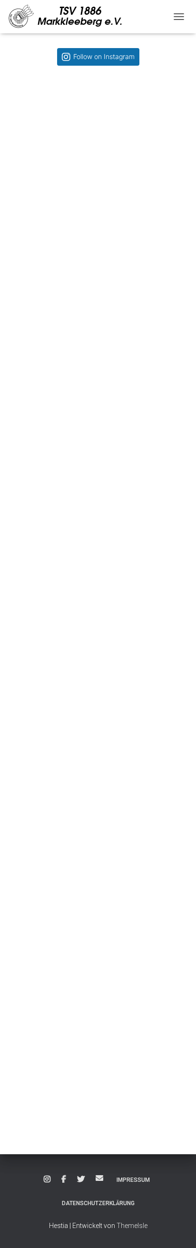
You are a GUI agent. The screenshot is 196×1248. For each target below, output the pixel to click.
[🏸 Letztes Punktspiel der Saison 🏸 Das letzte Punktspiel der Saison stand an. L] (98, 692)
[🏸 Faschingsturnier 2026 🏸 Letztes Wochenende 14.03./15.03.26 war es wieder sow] (98, 869)
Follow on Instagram (104, 56)
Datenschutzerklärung (98, 1203)
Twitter (80, 1179)
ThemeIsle (132, 1225)
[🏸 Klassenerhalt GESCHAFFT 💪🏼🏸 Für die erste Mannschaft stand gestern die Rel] (98, 515)
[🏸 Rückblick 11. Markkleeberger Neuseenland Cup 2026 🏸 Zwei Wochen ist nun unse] (98, 161)
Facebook (64, 1179)
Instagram (47, 1179)
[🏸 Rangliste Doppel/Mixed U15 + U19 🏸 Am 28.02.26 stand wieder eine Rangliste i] (98, 1046)
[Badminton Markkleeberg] (70, 17)
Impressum (133, 1180)
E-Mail (99, 1178)
